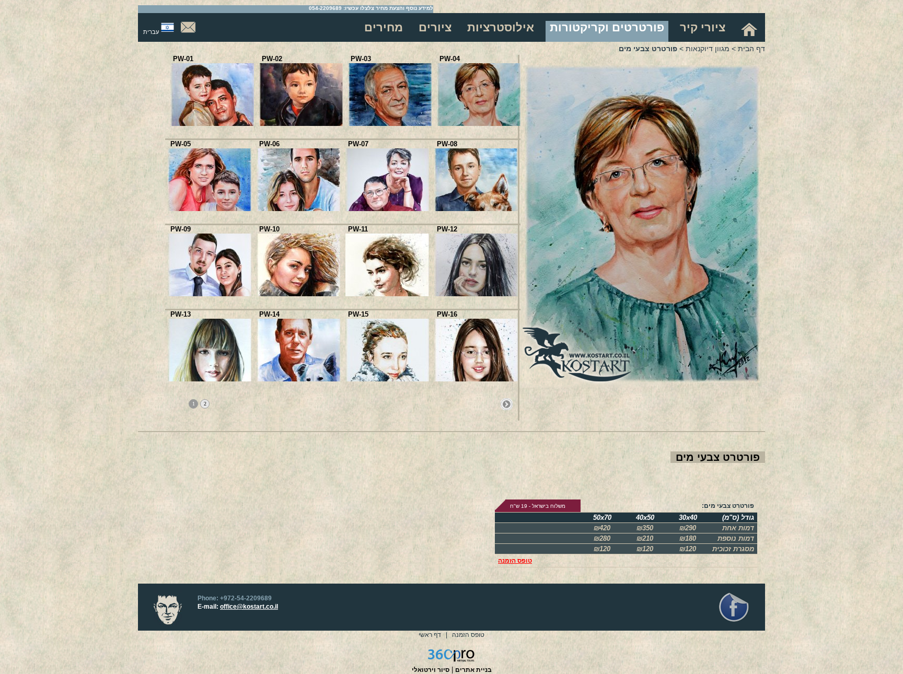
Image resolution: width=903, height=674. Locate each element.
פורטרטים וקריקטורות (607, 27)
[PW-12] (476, 294)
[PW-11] (387, 294)
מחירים (383, 27)
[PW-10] (298, 294)
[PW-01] (212, 123)
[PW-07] (387, 209)
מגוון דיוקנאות (708, 48)
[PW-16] (476, 379)
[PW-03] (390, 123)
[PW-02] (301, 123)
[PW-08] (476, 209)
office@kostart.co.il (249, 606)
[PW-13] (209, 379)
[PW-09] (209, 294)
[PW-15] (387, 379)
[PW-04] (478, 123)
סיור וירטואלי (430, 669)
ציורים (435, 27)
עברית (151, 32)
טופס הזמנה (515, 560)
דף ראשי (430, 634)
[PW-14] (298, 379)
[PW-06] (298, 209)
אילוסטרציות (500, 27)
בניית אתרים (473, 669)
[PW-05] (209, 209)
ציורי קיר (702, 27)
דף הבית (751, 48)
